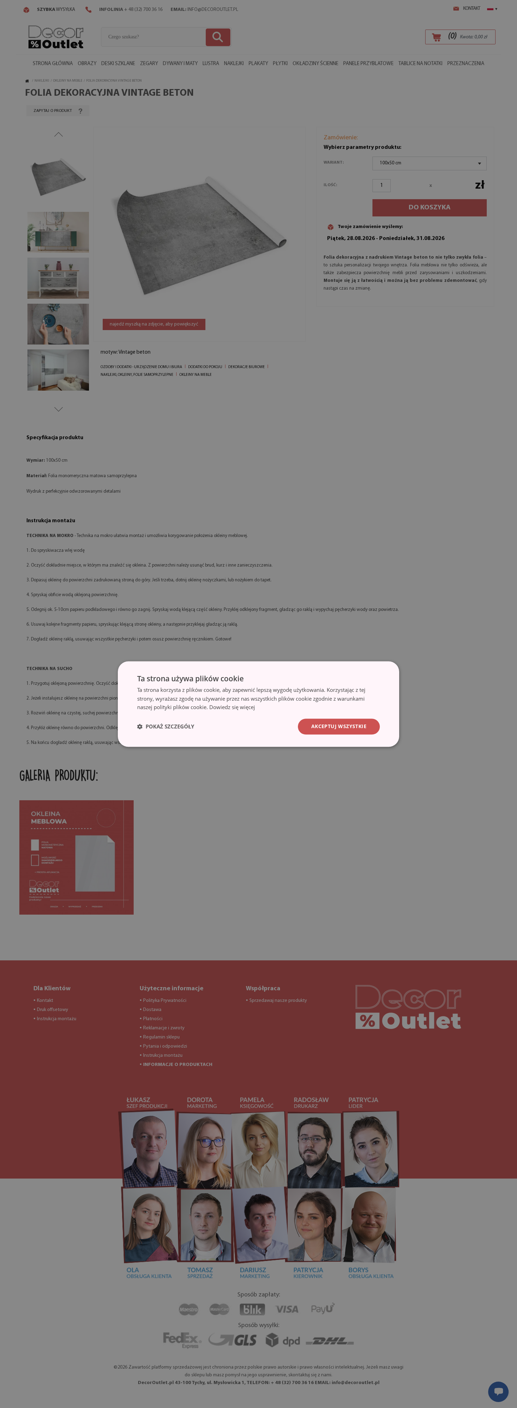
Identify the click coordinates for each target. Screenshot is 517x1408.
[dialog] (258, 704)
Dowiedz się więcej (232, 707)
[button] (165, 727)
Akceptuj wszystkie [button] (338, 726)
